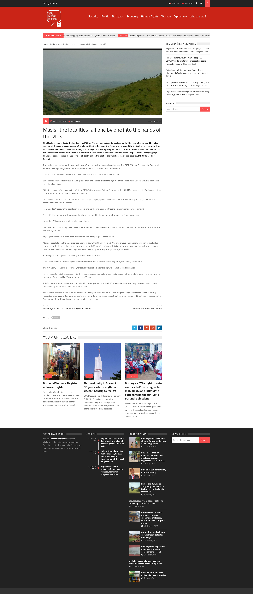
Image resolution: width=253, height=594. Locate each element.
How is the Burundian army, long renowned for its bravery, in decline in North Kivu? (153, 487)
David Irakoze (76, 121)
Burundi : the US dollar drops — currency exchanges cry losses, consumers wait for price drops (153, 517)
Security (93, 16)
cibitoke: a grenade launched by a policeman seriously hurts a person (145, 562)
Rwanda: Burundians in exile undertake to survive (153, 574)
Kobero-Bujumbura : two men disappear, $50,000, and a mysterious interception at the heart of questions (169, 35)
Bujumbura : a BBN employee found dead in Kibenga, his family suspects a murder (185, 71)
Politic (105, 16)
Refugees (118, 16)
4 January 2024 (150, 494)
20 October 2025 (151, 526)
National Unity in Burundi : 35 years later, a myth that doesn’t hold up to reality (101, 387)
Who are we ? (198, 16)
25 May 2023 (149, 463)
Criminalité (118, 35)
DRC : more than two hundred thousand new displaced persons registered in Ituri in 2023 (153, 456)
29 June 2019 (149, 475)
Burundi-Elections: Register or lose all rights (60, 385)
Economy (132, 16)
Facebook (197, 3)
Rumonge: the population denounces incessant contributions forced (153, 549)
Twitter (202, 3)
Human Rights (149, 16)
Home (45, 44)
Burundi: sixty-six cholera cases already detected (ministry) (153, 535)
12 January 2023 (150, 540)
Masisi (56, 317)
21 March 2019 (150, 446)
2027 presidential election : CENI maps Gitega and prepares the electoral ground (187, 84)
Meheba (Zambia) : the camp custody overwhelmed (67, 308)
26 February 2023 (60, 121)
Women (166, 16)
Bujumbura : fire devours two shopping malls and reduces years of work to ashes (74, 35)
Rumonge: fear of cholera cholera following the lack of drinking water (153, 441)
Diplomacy (180, 16)
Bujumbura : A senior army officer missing (153, 471)
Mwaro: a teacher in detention (147, 308)
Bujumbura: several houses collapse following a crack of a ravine (146, 502)
